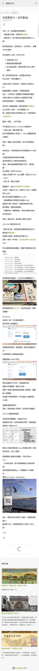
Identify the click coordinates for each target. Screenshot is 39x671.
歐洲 (4, 533)
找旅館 (24, 34)
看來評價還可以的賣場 (20, 186)
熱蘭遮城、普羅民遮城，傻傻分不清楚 (14, 585)
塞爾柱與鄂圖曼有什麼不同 (10, 613)
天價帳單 (5, 116)
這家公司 (15, 308)
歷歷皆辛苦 (10, 3)
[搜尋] (36, 3)
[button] (3, 24)
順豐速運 (10, 233)
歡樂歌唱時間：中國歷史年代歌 (12, 648)
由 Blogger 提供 (21, 668)
